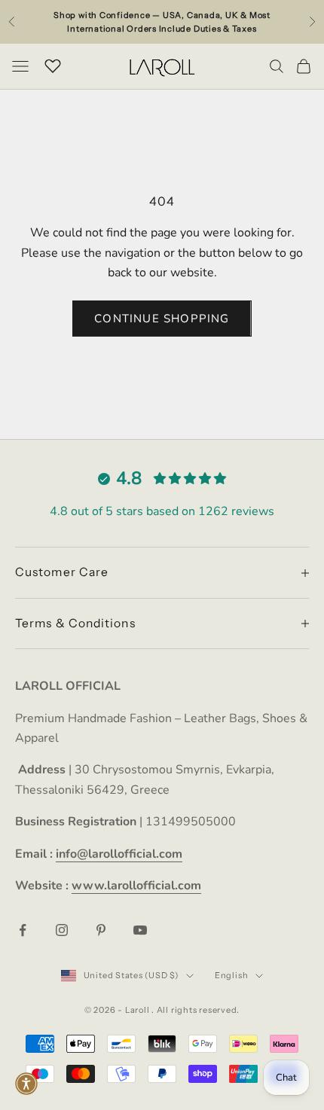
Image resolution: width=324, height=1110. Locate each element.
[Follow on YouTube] (140, 930)
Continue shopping (161, 318)
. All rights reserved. (195, 1010)
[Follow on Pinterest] (101, 930)
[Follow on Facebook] (22, 930)
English (231, 975)
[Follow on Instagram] (61, 930)
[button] (26, 1083)
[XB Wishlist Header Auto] (53, 64)
